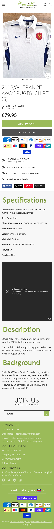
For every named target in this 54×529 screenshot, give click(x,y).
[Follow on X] (8, 480)
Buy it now (27, 132)
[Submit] (46, 413)
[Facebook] (3, 480)
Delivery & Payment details (15, 179)
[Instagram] (20, 480)
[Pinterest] (14, 480)
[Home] (27, 4)
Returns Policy (9, 463)
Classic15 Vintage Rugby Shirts (25, 521)
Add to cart (27, 123)
